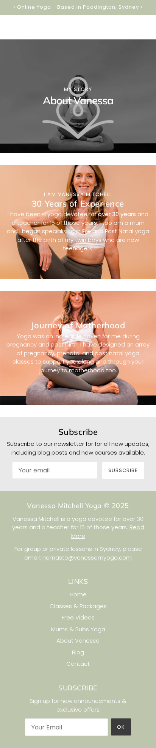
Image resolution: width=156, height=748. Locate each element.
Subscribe (123, 470)
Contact (78, 664)
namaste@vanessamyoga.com (87, 557)
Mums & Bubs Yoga (78, 629)
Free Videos (78, 617)
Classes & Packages (78, 606)
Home (78, 594)
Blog (78, 652)
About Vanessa (78, 641)
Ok (121, 727)
